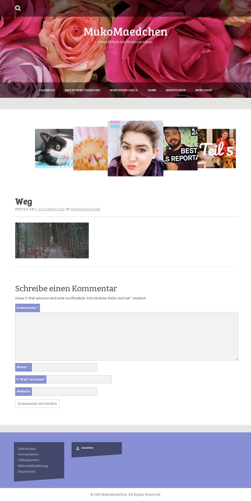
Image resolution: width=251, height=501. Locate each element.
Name (22, 367)
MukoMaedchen (125, 31)
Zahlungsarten (28, 460)
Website (23, 391)
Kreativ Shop (176, 90)
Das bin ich (47, 90)
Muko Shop (204, 90)
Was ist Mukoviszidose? (82, 90)
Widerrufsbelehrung (33, 466)
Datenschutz (27, 449)
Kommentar (27, 308)
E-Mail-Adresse (31, 379)
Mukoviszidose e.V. (124, 90)
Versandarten (28, 454)
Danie (152, 90)
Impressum (26, 471)
